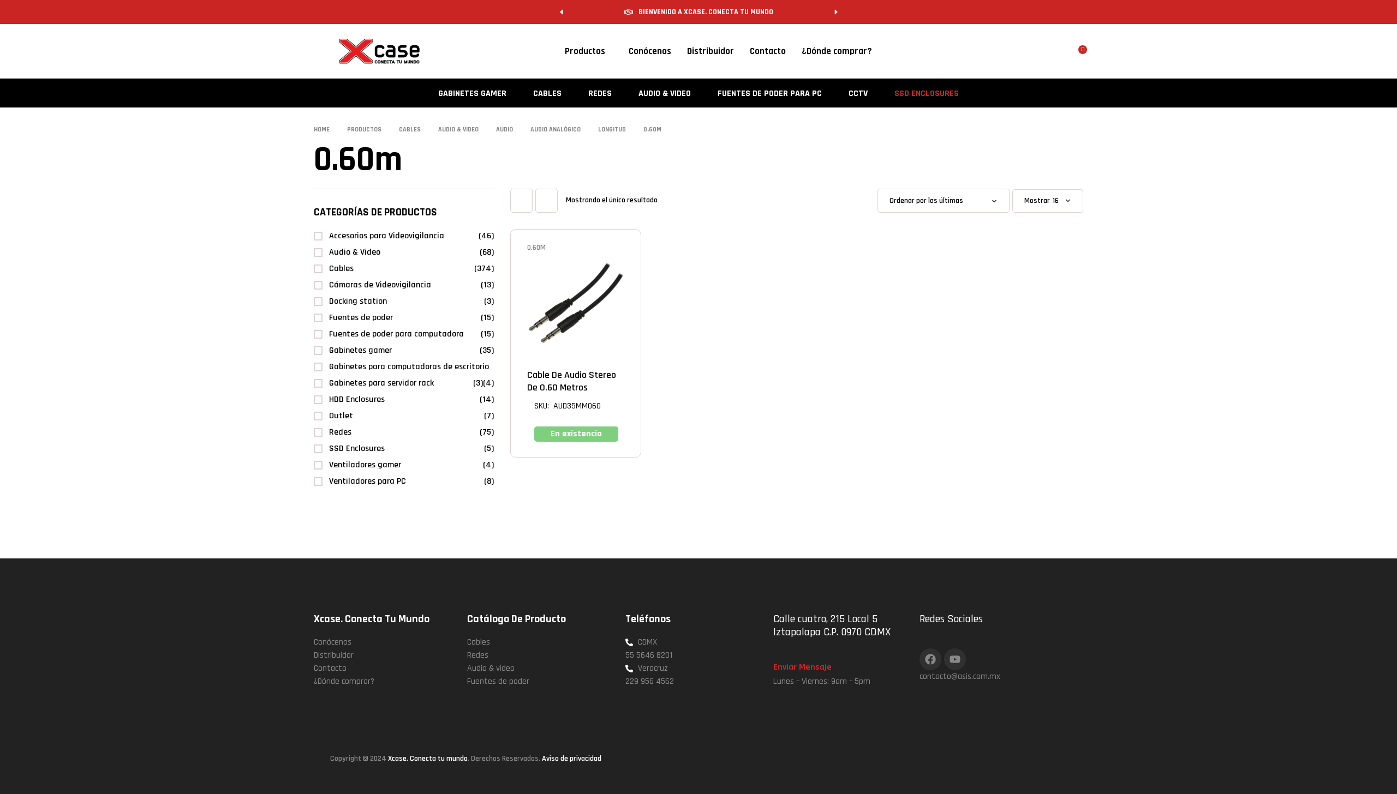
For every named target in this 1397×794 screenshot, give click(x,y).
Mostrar (1037, 201)
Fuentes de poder (361, 317)
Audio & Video (354, 252)
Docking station (358, 301)
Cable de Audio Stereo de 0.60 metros (571, 381)
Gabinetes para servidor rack (381, 383)
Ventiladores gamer (365, 465)
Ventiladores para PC (367, 481)
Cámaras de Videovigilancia (380, 285)
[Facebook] (930, 659)
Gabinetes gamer (360, 350)
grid (521, 201)
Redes (340, 432)
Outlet (341, 416)
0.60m (536, 247)
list (546, 201)
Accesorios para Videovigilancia (386, 236)
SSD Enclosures (357, 448)
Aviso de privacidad (571, 758)
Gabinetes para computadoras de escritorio (409, 366)
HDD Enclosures (357, 399)
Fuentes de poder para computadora (396, 334)
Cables (341, 268)
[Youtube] (955, 659)
